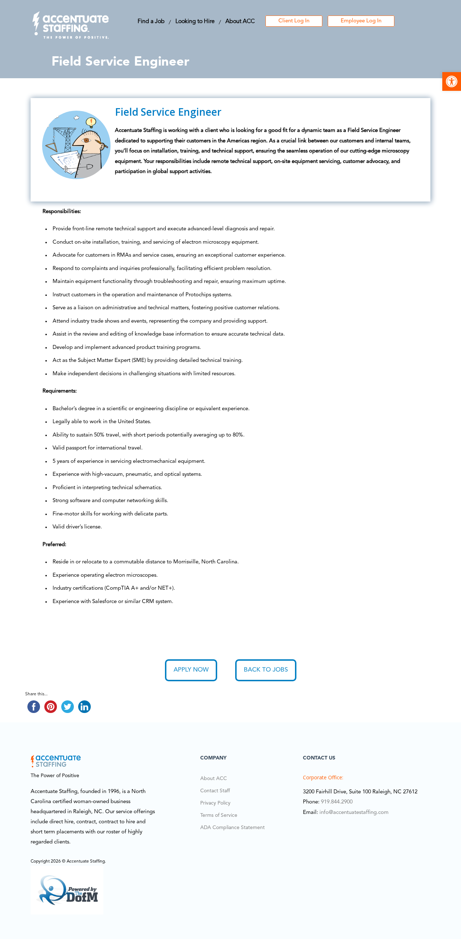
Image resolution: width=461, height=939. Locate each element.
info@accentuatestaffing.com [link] (354, 812)
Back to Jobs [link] (266, 670)
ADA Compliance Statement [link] (232, 827)
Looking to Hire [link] (195, 22)
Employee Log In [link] (361, 21)
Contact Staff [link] (215, 790)
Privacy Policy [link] (215, 803)
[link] (451, 81)
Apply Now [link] (191, 670)
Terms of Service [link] (218, 815)
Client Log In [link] (293, 21)
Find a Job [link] (151, 22)
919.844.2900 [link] (337, 802)
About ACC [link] (240, 22)
